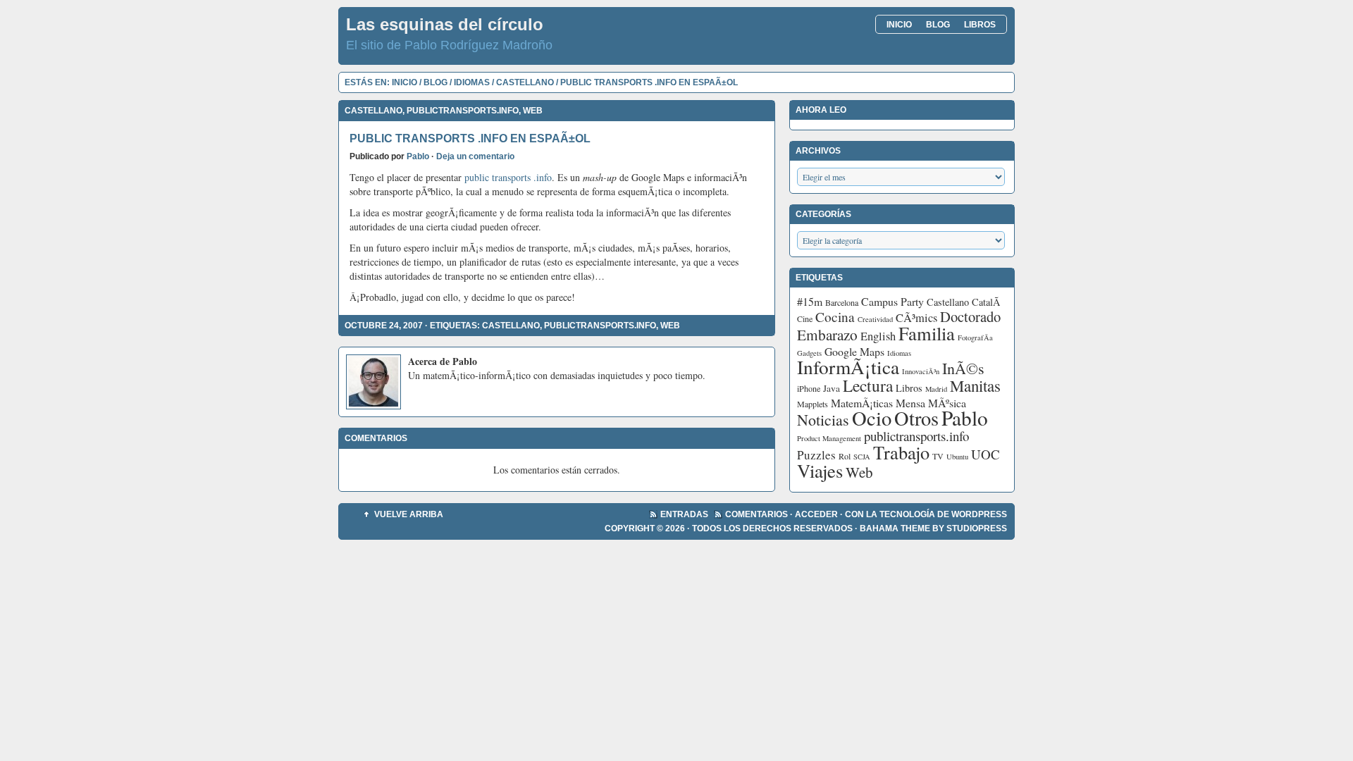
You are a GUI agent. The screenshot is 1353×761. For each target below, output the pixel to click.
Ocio (871, 417)
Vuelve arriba (408, 514)
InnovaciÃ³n (920, 371)
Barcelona (841, 302)
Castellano (525, 82)
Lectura (868, 385)
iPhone (808, 388)
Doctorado (970, 316)
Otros (916, 417)
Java (831, 388)
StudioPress (976, 528)
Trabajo (901, 452)
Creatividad (875, 319)
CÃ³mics (916, 318)
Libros (980, 25)
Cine (805, 318)
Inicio (899, 25)
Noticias (823, 419)
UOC (985, 454)
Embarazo (827, 335)
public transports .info (508, 177)
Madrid (936, 389)
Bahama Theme (895, 528)
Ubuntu (957, 457)
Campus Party (892, 301)
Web (533, 111)
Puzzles (816, 455)
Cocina (835, 317)
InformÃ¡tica (848, 367)
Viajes (820, 470)
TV (938, 456)
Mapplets (812, 403)
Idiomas (472, 82)
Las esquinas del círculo (444, 24)
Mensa (910, 402)
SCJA (861, 457)
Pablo (418, 156)
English (878, 336)
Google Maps (854, 351)
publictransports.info (463, 111)
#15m (809, 301)
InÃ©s (963, 368)
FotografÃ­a (975, 337)
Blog (938, 25)
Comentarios (756, 514)
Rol (845, 456)
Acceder (816, 514)
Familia (926, 333)
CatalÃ (987, 302)
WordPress (979, 514)
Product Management (829, 438)
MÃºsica (947, 402)
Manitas (975, 385)
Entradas (684, 514)
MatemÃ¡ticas (862, 402)
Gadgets (809, 353)
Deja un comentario (475, 156)
